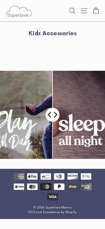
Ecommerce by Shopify (60, 212)
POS (32, 212)
